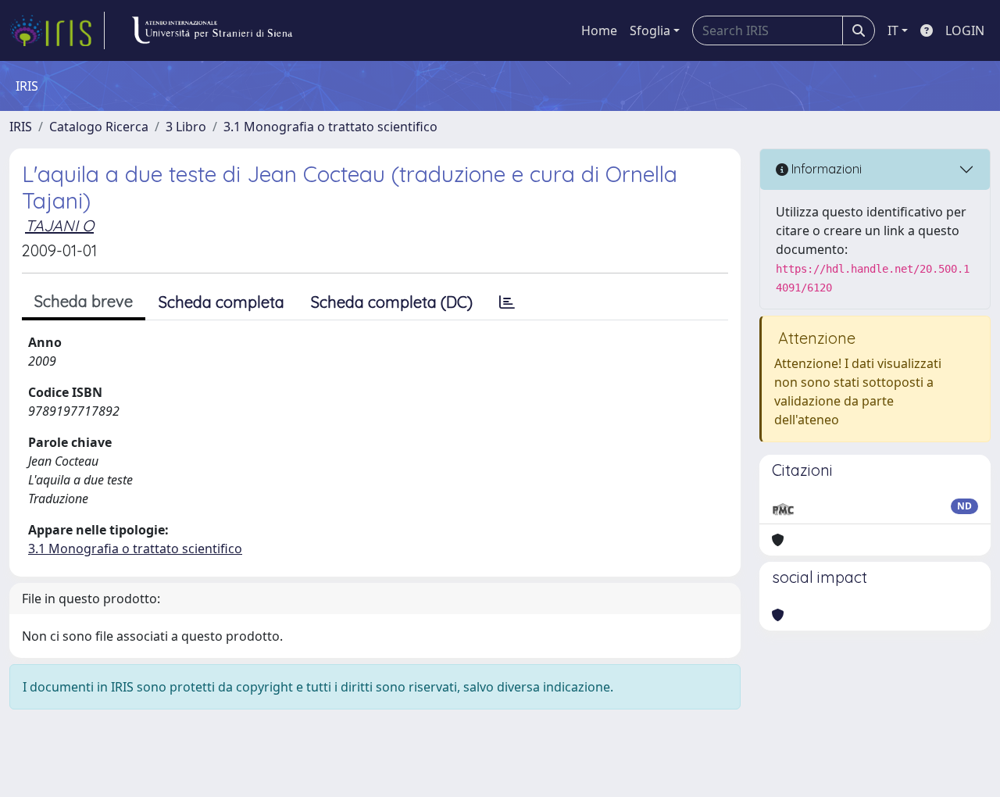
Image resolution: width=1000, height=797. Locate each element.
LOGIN (964, 30)
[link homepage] (57, 30)
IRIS (20, 126)
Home (599, 30)
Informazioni (825, 169)
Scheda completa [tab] (221, 302)
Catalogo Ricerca (98, 126)
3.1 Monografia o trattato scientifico (330, 126)
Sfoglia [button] (650, 30)
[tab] (507, 302)
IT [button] (893, 30)
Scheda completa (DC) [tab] (392, 302)
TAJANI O (59, 225)
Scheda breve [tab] (83, 301)
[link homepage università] (211, 30)
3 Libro (186, 126)
